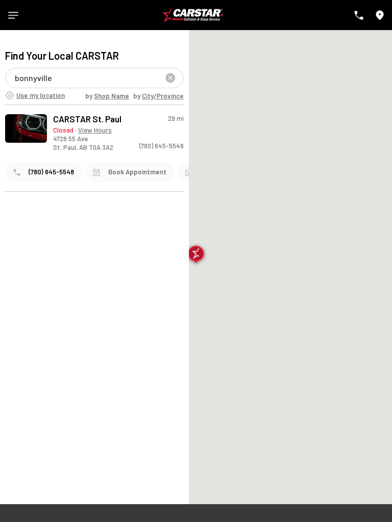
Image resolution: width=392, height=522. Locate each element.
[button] (196, 255)
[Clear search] (170, 78)
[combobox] (15, 78)
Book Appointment (137, 172)
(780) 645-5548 (161, 146)
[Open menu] (13, 15)
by (107, 96)
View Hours (95, 130)
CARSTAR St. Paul (87, 119)
